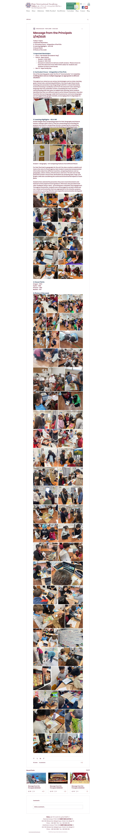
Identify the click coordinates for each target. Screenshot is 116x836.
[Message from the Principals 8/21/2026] (36, 778)
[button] (88, 4)
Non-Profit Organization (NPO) (38, 7)
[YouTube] (86, 7)
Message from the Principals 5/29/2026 (56, 787)
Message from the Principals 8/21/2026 (34, 787)
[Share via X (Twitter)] (37, 758)
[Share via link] (43, 758)
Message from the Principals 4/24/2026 (78, 787)
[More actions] (82, 28)
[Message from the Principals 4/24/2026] (79, 778)
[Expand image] (41, 107)
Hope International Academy (44, 4)
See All (88, 770)
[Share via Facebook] (33, 758)
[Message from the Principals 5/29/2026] (58, 778)
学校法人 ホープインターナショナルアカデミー (46, 6)
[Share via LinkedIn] (40, 758)
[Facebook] (83, 7)
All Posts (28, 19)
